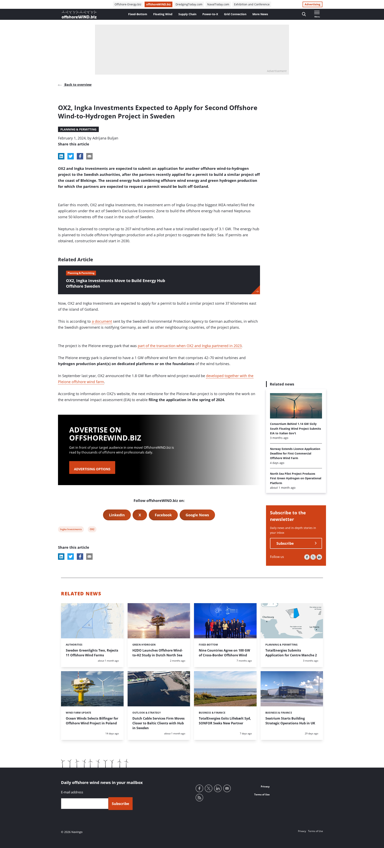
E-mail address (72, 792)
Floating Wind (162, 14)
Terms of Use (262, 794)
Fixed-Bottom (137, 14)
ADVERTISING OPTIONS (92, 469)
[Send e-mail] (227, 788)
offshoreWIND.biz (158, 4)
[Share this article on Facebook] (80, 156)
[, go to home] (79, 14)
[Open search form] (303, 14)
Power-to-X (210, 14)
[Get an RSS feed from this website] (199, 797)
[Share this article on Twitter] (70, 156)
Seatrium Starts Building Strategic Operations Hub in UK (290, 720)
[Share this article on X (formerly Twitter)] (70, 556)
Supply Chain (187, 14)
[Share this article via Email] (89, 156)
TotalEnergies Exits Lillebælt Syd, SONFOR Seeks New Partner (225, 720)
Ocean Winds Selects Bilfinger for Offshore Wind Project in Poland (92, 720)
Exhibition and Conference (252, 4)
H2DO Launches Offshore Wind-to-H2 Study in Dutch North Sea (157, 652)
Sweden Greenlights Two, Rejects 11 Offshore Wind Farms (92, 652)
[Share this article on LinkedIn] (61, 156)
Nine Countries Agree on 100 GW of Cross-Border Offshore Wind (224, 652)
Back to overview (78, 84)
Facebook (163, 515)
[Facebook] (307, 557)
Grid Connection (235, 14)
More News (260, 14)
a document (102, 321)
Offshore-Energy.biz (128, 4)
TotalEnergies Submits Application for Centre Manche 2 (291, 652)
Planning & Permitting (78, 129)
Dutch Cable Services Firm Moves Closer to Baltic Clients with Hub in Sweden (158, 723)
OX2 (92, 529)
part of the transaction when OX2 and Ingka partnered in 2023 (190, 345)
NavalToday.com (218, 4)
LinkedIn (117, 515)
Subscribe (285, 543)
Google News (197, 515)
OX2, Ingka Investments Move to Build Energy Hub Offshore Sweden (115, 283)
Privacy (265, 786)
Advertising (312, 4)
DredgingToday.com (189, 4)
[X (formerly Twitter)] (313, 557)
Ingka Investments (71, 529)
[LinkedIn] (319, 557)
